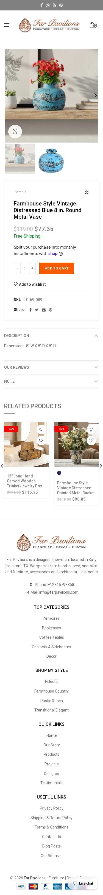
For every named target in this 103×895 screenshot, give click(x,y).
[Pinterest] (50, 309)
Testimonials (51, 783)
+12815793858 (61, 584)
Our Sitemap (52, 856)
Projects (51, 764)
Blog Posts (51, 846)
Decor (51, 656)
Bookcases (51, 628)
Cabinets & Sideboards (51, 647)
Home (18, 192)
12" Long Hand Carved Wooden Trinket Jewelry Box (24, 481)
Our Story (51, 745)
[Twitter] (36, 309)
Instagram (47, 5)
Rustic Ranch (51, 701)
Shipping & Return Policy (51, 818)
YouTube (54, 5)
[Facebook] (30, 309)
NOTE (9, 381)
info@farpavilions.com (59, 592)
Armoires (51, 618)
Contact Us (51, 837)
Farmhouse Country (51, 691)
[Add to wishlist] (41, 440)
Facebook (41, 5)
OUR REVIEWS (16, 367)
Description (16, 335)
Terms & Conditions (51, 827)
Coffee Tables (51, 637)
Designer (51, 773)
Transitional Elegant (51, 710)
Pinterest (61, 5)
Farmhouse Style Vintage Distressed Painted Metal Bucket (75, 488)
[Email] (43, 309)
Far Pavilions (35, 878)
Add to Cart (57, 268)
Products (51, 754)
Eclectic (51, 681)
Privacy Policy (51, 808)
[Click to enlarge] (15, 131)
